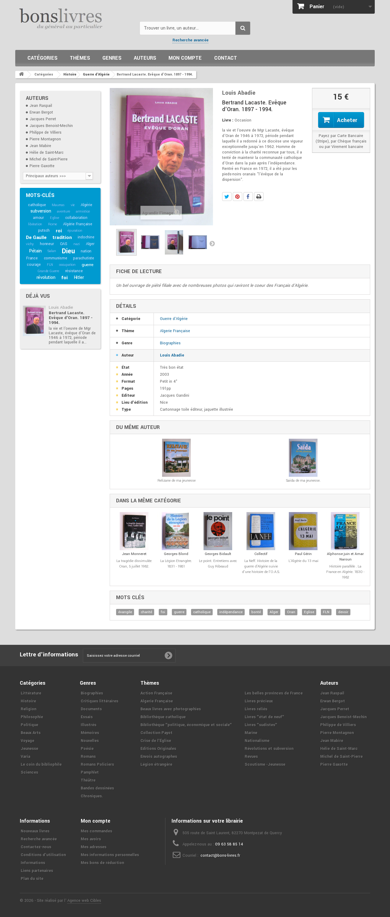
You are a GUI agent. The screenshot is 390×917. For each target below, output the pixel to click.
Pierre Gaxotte (42, 166)
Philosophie (32, 717)
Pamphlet (90, 772)
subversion (40, 211)
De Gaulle (36, 237)
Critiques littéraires (99, 701)
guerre (88, 265)
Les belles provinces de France (274, 693)
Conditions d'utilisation (43, 855)
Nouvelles (90, 740)
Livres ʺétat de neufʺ (264, 717)
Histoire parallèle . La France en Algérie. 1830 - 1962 (345, 572)
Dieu (68, 251)
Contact (225, 57)
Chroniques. (92, 796)
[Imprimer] (259, 196)
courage (34, 264)
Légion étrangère (156, 764)
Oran (291, 612)
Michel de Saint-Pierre (49, 159)
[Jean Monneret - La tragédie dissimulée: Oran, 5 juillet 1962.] (134, 531)
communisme (55, 258)
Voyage (27, 740)
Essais (87, 717)
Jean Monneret (134, 554)
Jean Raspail (41, 105)
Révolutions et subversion (269, 748)
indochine (86, 237)
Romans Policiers (97, 764)
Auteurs (145, 57)
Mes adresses (93, 847)
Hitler (79, 277)
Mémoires (90, 733)
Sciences (29, 772)
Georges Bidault (218, 554)
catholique (37, 205)
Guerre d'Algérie (174, 318)
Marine (251, 733)
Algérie (86, 205)
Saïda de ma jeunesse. (303, 480)
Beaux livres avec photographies (170, 709)
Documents (91, 709)
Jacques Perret (43, 119)
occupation (67, 264)
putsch (44, 230)
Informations (33, 863)
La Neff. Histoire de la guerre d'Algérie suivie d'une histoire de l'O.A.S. (261, 566)
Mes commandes (96, 831)
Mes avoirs (91, 839)
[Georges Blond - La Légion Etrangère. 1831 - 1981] (176, 531)
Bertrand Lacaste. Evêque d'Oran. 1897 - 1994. (71, 317)
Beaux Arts (31, 733)
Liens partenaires (37, 870)
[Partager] (248, 196)
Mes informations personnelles (110, 855)
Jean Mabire (40, 146)
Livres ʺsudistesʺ (261, 725)
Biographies (170, 343)
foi (64, 277)
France (32, 258)
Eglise (54, 217)
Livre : (227, 120)
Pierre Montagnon (45, 139)
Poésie (87, 748)
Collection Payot (156, 733)
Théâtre (88, 780)
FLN (50, 264)
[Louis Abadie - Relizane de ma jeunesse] (177, 458)
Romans (88, 756)
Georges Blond (176, 554)
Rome (52, 224)
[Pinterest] (237, 196)
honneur (47, 244)
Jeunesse (29, 748)
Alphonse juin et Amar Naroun (345, 556)
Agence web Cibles (84, 900)
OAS (63, 244)
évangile (125, 612)
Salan (52, 251)
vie (73, 205)
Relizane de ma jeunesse (177, 480)
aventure (63, 211)
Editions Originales (158, 748)
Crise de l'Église (155, 740)
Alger (90, 244)
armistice (83, 211)
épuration (75, 230)
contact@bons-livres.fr (220, 855)
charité (146, 612)
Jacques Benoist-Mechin (51, 125)
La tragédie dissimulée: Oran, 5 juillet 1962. (134, 563)
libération (35, 224)
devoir (343, 612)
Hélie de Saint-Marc (47, 152)
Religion (28, 709)
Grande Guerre (48, 271)
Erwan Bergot (41, 112)
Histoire (28, 701)
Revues (251, 756)
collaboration (76, 217)
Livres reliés (256, 709)
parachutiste (83, 258)
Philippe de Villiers (46, 132)
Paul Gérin (303, 554)
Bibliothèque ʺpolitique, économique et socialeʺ (186, 725)
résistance (74, 271)
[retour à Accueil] (21, 74)
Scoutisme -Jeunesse (265, 764)
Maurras (58, 205)
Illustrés (88, 725)
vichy (30, 244)
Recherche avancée (190, 40)
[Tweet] (227, 196)
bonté (256, 612)
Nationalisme (257, 740)
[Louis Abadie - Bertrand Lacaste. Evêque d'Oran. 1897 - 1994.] (34, 321)
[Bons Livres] (75, 18)
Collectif (261, 554)
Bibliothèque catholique (163, 717)
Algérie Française (77, 224)
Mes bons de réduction (102, 863)
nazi (76, 244)
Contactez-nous (36, 847)
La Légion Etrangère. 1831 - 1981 (176, 563)
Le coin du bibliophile (41, 764)
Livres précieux (259, 701)
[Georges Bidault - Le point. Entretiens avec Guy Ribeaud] (217, 531)
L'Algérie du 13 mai (303, 561)
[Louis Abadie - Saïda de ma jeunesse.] (304, 458)
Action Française (156, 693)
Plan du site (32, 878)
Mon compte (185, 57)
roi (59, 230)
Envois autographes (158, 756)
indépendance (231, 612)
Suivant (212, 243)
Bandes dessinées (97, 788)
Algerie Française (175, 331)
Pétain (35, 251)
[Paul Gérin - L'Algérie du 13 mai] (303, 531)
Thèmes (80, 57)
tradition (62, 237)
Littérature (31, 693)
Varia (25, 756)
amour (38, 217)
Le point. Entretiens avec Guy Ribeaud (218, 563)
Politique (29, 725)
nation (86, 251)
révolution (46, 277)
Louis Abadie (61, 307)
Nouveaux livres (35, 831)
